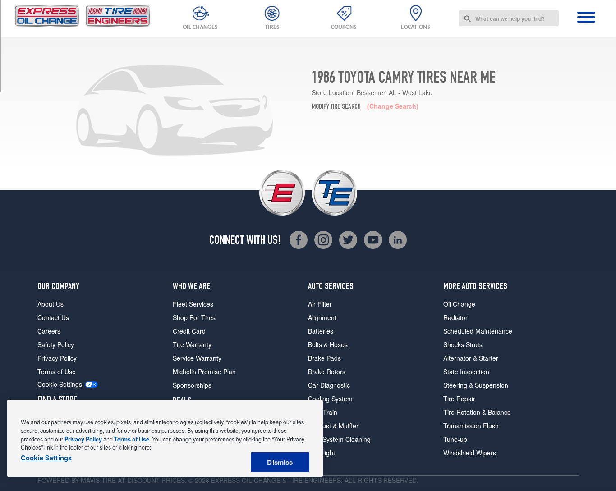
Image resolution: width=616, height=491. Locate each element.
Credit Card (189, 330)
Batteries (320, 330)
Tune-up (455, 439)
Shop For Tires (194, 317)
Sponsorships (192, 385)
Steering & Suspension (475, 385)
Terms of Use (56, 371)
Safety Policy (55, 344)
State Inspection (466, 371)
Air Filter (320, 303)
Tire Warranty (192, 344)
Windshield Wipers (469, 452)
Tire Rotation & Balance (477, 412)
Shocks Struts (463, 344)
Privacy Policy (57, 358)
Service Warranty (197, 358)
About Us (50, 303)
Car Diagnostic (329, 385)
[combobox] (509, 18)
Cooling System (330, 398)
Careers (48, 330)
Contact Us (53, 317)
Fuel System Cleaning (339, 439)
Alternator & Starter (470, 358)
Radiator (455, 317)
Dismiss (280, 462)
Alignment (322, 317)
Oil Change (459, 303)
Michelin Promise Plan (204, 371)
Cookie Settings (59, 384)
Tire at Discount (130, 480)
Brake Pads (324, 358)
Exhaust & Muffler (333, 425)
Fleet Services (193, 303)
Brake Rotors (326, 371)
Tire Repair (459, 398)
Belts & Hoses (328, 344)
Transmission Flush (471, 425)
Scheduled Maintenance (477, 330)
